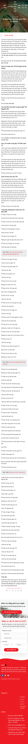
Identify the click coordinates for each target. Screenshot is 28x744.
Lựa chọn (4, 641)
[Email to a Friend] (15, 591)
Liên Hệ (26, 6)
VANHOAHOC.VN (12, 732)
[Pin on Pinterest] (18, 591)
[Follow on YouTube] (8, 675)
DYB (10, 678)
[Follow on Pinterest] (5, 675)
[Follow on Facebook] (2, 675)
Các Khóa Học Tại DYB (15, 6)
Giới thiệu (22, 697)
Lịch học (22, 699)
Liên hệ (22, 704)
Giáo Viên (19, 6)
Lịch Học (10, 6)
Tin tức (23, 6)
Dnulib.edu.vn (19, 729)
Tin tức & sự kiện (14, 17)
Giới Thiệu (5, 6)
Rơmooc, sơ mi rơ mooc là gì (17, 472)
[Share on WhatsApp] (7, 591)
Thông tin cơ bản (6, 630)
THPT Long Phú (5, 686)
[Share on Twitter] (12, 591)
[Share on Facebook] (9, 591)
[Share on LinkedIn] (21, 591)
